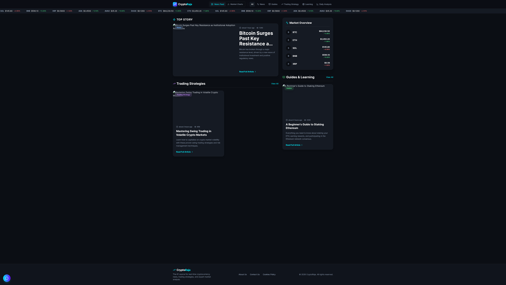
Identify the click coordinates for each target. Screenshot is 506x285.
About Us (243, 274)
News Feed (219, 4)
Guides (274, 4)
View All (274, 83)
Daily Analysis (325, 4)
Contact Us (255, 274)
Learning (309, 4)
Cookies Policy (269, 274)
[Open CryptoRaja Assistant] (7, 278)
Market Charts (236, 4)
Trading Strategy (291, 4)
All (252, 4)
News (262, 4)
